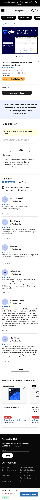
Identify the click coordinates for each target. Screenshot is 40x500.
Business (17, 24)
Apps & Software (8, 17)
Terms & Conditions (27, 470)
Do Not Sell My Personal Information (28, 476)
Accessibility (24, 472)
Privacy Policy (7, 481)
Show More (20, 150)
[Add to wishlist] (38, 62)
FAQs (4, 478)
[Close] (36, 2)
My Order (5, 467)
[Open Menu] (3, 10)
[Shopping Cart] (36, 10)
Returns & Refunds (27, 467)
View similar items (17, 93)
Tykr (7, 87)
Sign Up (7, 455)
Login (4, 472)
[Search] (32, 10)
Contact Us (6, 475)
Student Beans (25, 481)
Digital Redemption (9, 470)
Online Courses (25, 17)
